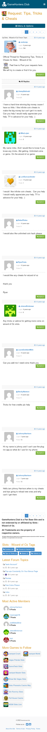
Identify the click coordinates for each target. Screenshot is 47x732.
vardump (24, 42)
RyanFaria (22, 262)
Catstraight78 (15, 615)
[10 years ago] (27, 37)
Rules (38, 729)
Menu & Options (25, 25)
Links (7, 592)
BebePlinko (22, 220)
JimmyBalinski (24, 91)
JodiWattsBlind (15, 622)
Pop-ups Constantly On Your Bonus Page (21, 571)
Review (8, 578)
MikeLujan (24, 133)
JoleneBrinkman (27, 306)
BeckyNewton (23, 391)
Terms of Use (20, 729)
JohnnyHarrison (24, 433)
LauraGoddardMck (25, 349)
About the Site (10, 729)
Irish (11, 638)
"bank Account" (11, 564)
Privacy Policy (30, 729)
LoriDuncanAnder (27, 176)
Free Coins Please (12, 585)
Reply (41, 74)
